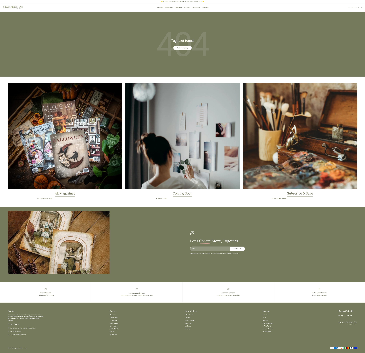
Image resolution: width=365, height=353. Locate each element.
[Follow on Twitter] (345, 315)
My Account (113, 334)
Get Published (189, 315)
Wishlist (112, 331)
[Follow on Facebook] (339, 315)
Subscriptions (169, 7)
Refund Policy (267, 326)
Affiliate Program (190, 320)
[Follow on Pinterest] (348, 315)
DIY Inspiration (196, 7)
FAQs (264, 317)
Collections (205, 7)
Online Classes (114, 323)
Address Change (268, 323)
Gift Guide (187, 7)
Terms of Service (268, 329)
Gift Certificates (114, 329)
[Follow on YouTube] (351, 315)
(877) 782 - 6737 (17, 331)
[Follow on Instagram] (342, 315)
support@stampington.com (18, 334)
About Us (187, 329)
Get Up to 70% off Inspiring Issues (193, 1)
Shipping (265, 320)
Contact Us (266, 315)
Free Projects (114, 326)
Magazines (160, 7)
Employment (188, 323)
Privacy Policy (267, 331)
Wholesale (188, 326)
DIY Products (178, 7)
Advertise (187, 317)
